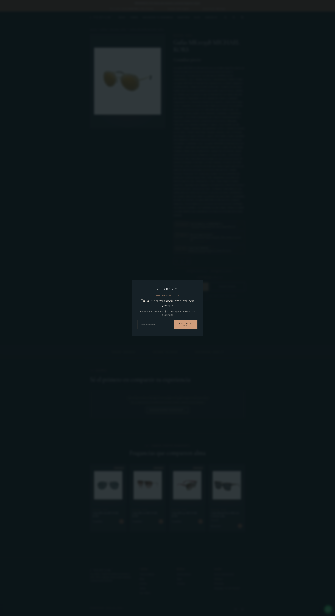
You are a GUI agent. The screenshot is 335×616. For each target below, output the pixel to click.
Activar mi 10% (185, 324)
